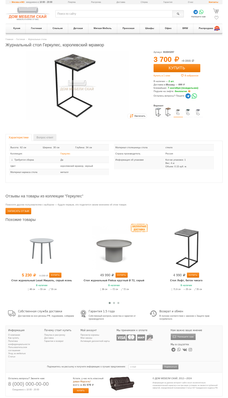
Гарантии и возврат (54, 341)
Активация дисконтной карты (95, 341)
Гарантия (167, 2)
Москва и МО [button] (18, 2)
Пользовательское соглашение (17, 349)
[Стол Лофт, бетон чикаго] (186, 247)
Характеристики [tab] (19, 137)
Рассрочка (96, 2)
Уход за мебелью (17, 353)
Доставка (121, 2)
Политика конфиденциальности (19, 342)
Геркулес (65, 153)
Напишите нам (185, 336)
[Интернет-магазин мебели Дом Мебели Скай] (28, 13)
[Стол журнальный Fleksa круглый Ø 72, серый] (114, 247)
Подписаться (170, 367)
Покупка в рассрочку (54, 335)
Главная (9, 39)
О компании (14, 335)
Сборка (144, 2)
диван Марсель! (82, 381)
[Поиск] (178, 14)
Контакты (213, 2)
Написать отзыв (18, 211)
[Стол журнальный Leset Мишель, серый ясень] (42, 247)
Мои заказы (86, 338)
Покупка (72, 2)
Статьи (11, 356)
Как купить (13, 338)
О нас (190, 2)
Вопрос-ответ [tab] (45, 137)
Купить (177, 68)
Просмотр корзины (89, 335)
